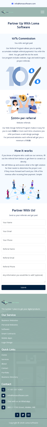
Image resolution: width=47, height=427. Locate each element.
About (4, 363)
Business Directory (10, 377)
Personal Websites (10, 324)
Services (5, 359)
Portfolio (5, 372)
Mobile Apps (7, 338)
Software (5, 329)
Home (4, 355)
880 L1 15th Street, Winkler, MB (21, 407)
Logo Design (7, 342)
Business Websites (10, 320)
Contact (5, 368)
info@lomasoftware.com (25, 3)
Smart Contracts (9, 333)
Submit (23, 287)
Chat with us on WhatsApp (19, 401)
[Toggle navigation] (42, 12)
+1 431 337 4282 (15, 389)
